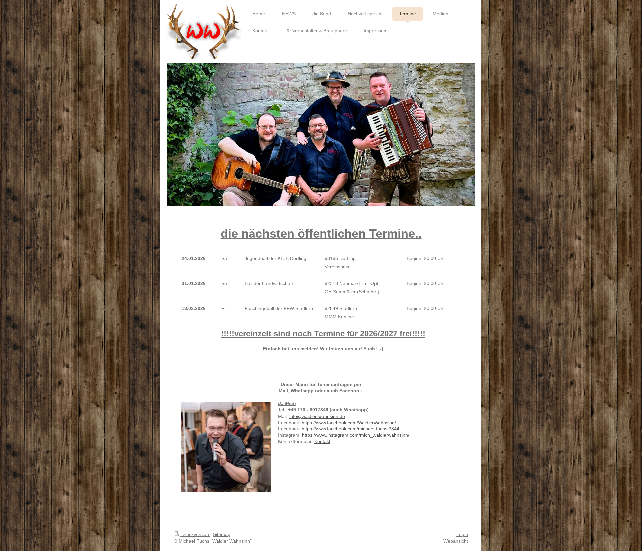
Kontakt (322, 441)
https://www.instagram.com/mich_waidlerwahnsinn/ (355, 435)
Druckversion (195, 534)
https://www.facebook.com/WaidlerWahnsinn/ (349, 422)
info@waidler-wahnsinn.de (317, 416)
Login (462, 534)
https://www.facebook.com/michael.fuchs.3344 (350, 428)
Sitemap (221, 534)
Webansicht (455, 541)
